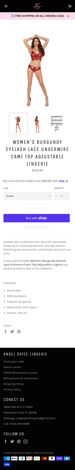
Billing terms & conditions (20, 378)
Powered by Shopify (43, 452)
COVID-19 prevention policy (20, 372)
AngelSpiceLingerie (22, 452)
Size (5, 188)
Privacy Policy (12, 389)
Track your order (13, 361)
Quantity (59, 188)
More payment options (36, 226)
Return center (12, 367)
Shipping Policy (13, 384)
